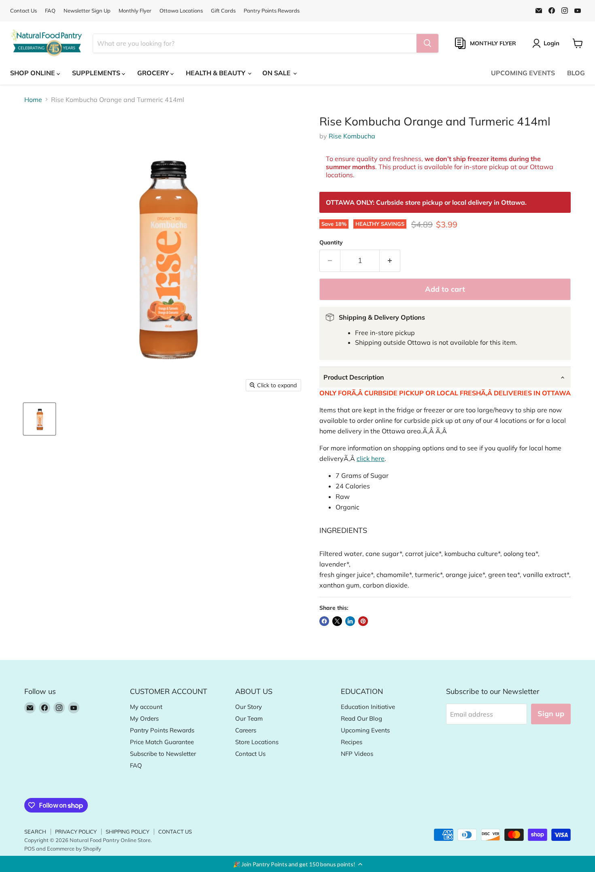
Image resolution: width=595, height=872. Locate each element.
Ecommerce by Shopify (74, 848)
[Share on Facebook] (324, 621)
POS (29, 848)
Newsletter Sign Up (87, 11)
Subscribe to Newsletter (163, 753)
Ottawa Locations (181, 11)
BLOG (576, 73)
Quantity (331, 242)
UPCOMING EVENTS (523, 73)
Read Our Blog (361, 718)
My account (146, 707)
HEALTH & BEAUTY (216, 73)
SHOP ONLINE (33, 73)
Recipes (351, 742)
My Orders (144, 718)
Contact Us (23, 11)
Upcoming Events (365, 730)
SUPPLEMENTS (97, 73)
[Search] (427, 43)
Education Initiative (368, 707)
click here (371, 458)
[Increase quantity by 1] (390, 261)
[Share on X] (337, 621)
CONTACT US (175, 831)
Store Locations (256, 742)
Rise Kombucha (352, 136)
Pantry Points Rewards (272, 11)
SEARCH (35, 831)
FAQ (50, 11)
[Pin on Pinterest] (363, 621)
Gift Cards (223, 11)
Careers (245, 730)
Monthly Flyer (135, 11)
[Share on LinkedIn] (350, 621)
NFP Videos (357, 753)
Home (33, 99)
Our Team (249, 718)
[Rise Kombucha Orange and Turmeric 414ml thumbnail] (39, 419)
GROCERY (153, 73)
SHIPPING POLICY (127, 831)
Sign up (551, 713)
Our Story (248, 707)
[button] (297, 864)
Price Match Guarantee (162, 742)
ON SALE (277, 73)
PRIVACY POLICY (76, 831)
